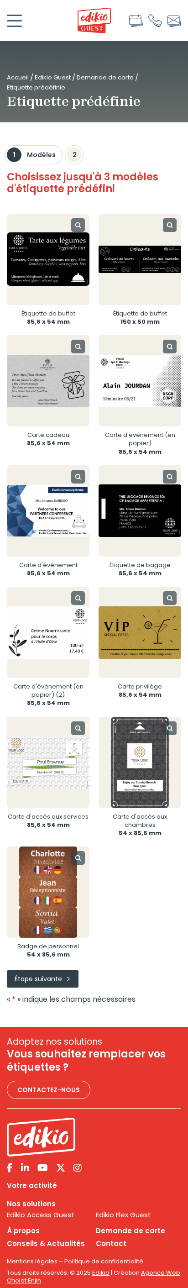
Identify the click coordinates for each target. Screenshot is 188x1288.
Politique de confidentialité (103, 1261)
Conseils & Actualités (46, 1243)
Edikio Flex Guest (123, 1215)
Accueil (18, 77)
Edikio (101, 1272)
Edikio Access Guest (40, 1215)
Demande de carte (105, 77)
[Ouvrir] (14, 21)
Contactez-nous (48, 1089)
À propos (23, 1230)
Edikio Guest (53, 77)
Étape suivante (38, 978)
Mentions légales (32, 1261)
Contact (111, 1243)
